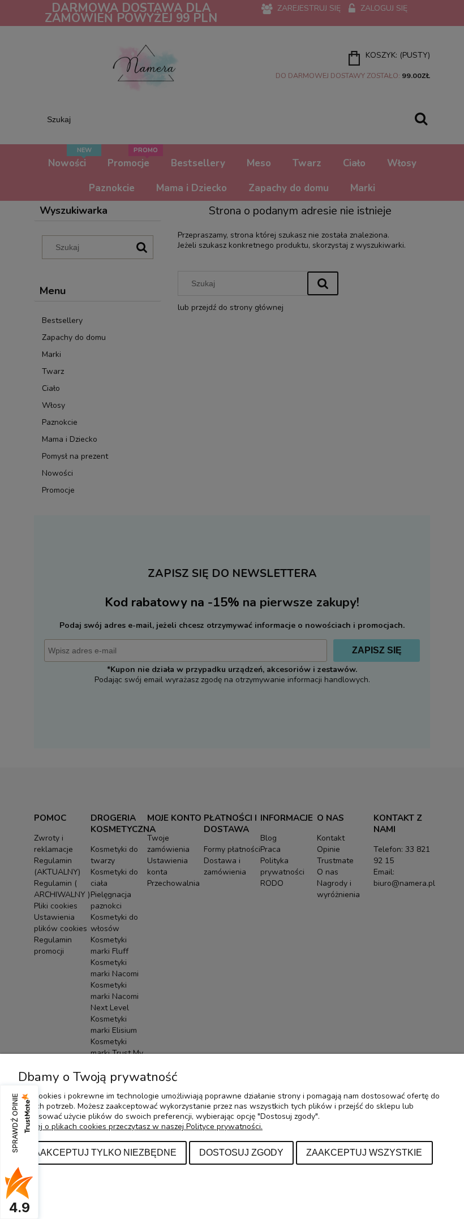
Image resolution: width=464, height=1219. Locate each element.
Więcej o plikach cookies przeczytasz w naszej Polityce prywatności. (140, 1126)
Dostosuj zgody (241, 1152)
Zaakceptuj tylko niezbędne (102, 1152)
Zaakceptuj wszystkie (364, 1152)
